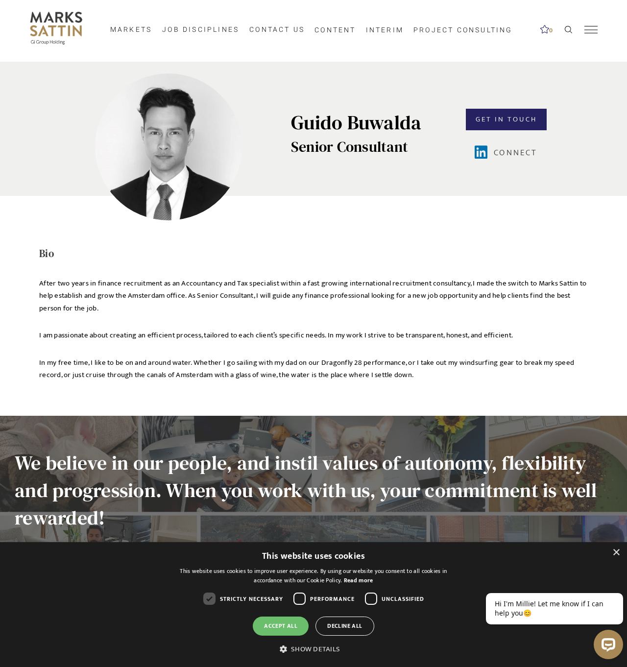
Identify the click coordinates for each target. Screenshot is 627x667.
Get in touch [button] (506, 119)
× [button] (616, 552)
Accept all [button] (280, 626)
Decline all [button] (344, 626)
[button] (313, 649)
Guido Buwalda (356, 122)
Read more (358, 580)
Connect (515, 153)
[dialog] (313, 604)
